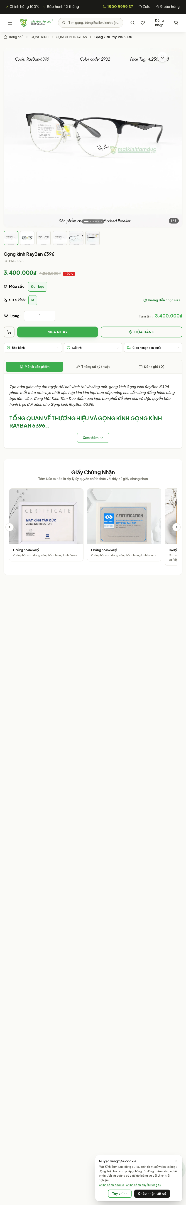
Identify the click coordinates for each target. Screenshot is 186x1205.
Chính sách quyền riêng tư (143, 1185)
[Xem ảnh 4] (96, 221)
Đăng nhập (159, 22)
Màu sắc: (17, 286)
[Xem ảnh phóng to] (174, 57)
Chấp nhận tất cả (152, 1194)
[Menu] (10, 23)
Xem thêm (90, 438)
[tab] (11, 238)
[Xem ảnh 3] (93, 221)
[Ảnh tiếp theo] (175, 138)
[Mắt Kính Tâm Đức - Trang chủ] (36, 23)
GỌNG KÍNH (40, 37)
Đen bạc (37, 287)
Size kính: (17, 300)
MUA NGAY (58, 332)
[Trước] (9, 527)
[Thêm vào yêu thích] (162, 57)
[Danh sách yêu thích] (142, 23)
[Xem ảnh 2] (90, 221)
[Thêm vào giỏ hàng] (9, 332)
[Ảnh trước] (11, 138)
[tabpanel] (93, 411)
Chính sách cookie (111, 1185)
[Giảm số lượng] (29, 316)
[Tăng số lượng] (50, 316)
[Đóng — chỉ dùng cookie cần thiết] (176, 1161)
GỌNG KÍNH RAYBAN (71, 37)
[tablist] (93, 367)
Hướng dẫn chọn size (164, 300)
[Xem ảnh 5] (98, 221)
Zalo (147, 6)
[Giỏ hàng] (176, 23)
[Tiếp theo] (176, 527)
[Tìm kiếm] (132, 23)
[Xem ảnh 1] (86, 221)
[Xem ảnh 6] (101, 221)
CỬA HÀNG (144, 332)
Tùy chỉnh (119, 1194)
